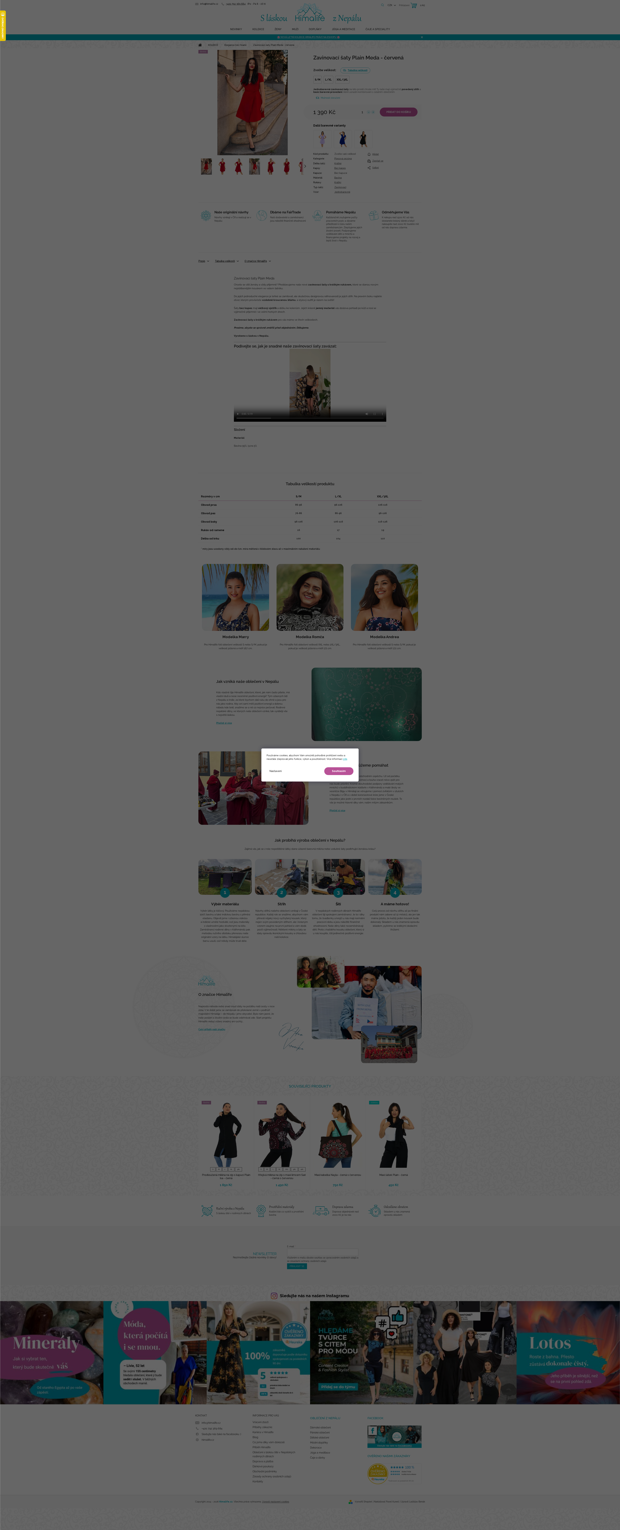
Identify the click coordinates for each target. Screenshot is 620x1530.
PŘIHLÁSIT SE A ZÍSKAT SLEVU (333, 783)
